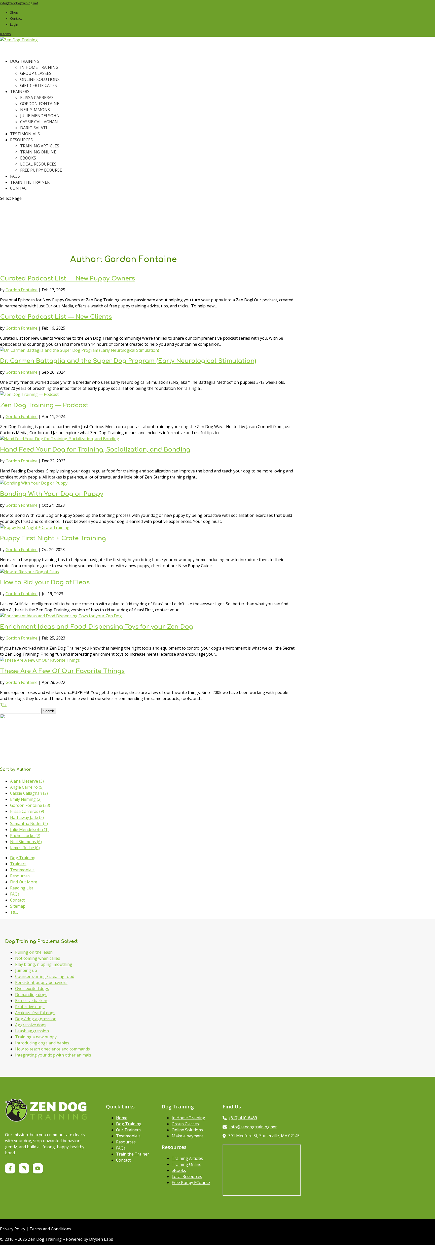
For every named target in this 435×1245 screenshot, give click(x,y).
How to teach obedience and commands (52, 1049)
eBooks (28, 158)
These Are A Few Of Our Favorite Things (62, 671)
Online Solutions (40, 79)
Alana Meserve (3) (27, 781)
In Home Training (39, 67)
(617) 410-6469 (243, 1118)
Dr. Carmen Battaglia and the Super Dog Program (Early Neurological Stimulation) (128, 361)
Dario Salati (33, 128)
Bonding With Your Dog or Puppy (51, 494)
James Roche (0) (25, 847)
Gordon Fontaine (39, 103)
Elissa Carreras (37, 97)
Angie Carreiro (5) (27, 787)
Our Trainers (128, 1130)
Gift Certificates (38, 85)
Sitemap (17, 906)
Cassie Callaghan (39, 121)
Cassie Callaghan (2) (29, 793)
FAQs (15, 894)
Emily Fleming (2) (26, 799)
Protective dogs (30, 1006)
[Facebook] (10, 1168)
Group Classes (35, 73)
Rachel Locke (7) (25, 835)
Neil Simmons (35, 109)
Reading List (21, 888)
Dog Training (22, 857)
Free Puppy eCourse (41, 170)
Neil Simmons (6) (26, 841)
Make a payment (187, 1136)
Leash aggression (32, 1031)
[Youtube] (38, 1168)
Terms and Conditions (50, 1229)
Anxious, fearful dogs (35, 1012)
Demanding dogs (31, 994)
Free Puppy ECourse (191, 1182)
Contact (16, 18)
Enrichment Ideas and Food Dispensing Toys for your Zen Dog (96, 626)
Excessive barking (32, 1000)
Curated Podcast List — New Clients (56, 316)
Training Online (38, 152)
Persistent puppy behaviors (41, 982)
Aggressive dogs (30, 1025)
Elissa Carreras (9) (27, 811)
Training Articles (39, 146)
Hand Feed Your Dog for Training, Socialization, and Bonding (95, 449)
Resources (20, 876)
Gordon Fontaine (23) (30, 805)
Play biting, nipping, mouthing (43, 964)
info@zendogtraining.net (253, 1127)
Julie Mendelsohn (40, 115)
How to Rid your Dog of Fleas (45, 582)
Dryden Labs (101, 1239)
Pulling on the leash (34, 952)
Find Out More (23, 882)
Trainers (19, 91)
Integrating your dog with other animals (53, 1055)
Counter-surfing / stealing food (44, 976)
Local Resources (38, 164)
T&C (14, 912)
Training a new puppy (36, 1037)
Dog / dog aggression (35, 1018)
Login (14, 24)
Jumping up (26, 970)
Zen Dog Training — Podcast (44, 405)
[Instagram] (24, 1168)
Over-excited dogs (32, 988)
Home (121, 1118)
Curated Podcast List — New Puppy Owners (67, 278)
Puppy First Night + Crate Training (53, 538)
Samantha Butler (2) (29, 823)
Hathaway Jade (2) (27, 817)
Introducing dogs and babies (42, 1043)
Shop (14, 12)
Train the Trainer (30, 182)
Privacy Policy (13, 1229)
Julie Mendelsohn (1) (29, 829)
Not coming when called (37, 958)
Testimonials (22, 870)
